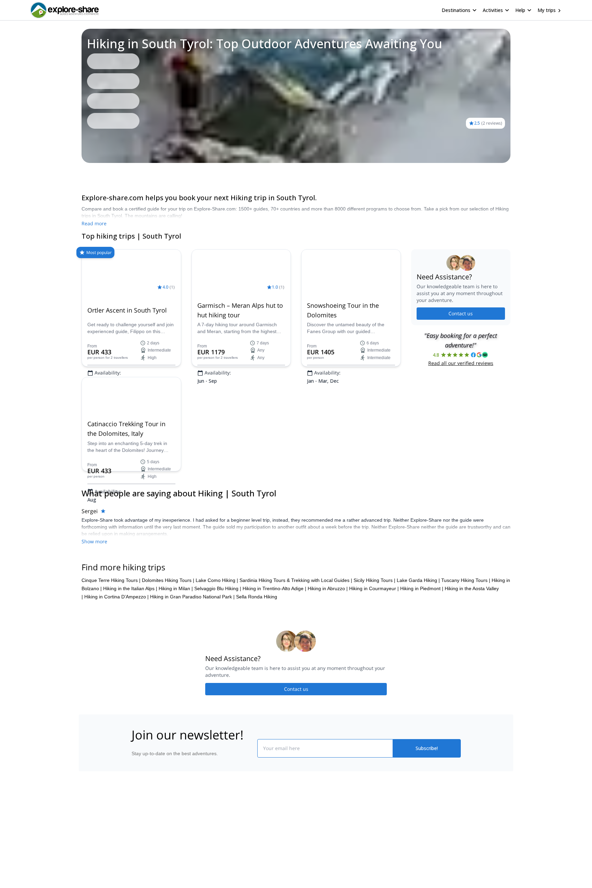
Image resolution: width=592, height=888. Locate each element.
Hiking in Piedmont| (421, 689)
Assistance (130, 172)
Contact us (460, 313)
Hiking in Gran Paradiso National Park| (192, 697)
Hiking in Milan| (176, 689)
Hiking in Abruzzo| (328, 689)
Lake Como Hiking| (217, 680)
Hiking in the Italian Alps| (130, 689)
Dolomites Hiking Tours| (168, 680)
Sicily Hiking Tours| (374, 680)
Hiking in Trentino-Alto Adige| (274, 689)
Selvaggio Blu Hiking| (217, 689)
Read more (94, 223)
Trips (81, 172)
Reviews (103, 172)
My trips (547, 10)
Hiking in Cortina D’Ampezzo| (116, 697)
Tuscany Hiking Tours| (465, 680)
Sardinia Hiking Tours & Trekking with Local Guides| (295, 680)
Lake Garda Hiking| (418, 680)
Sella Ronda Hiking (256, 697)
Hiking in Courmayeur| (374, 689)
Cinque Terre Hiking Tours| (111, 680)
